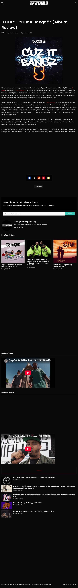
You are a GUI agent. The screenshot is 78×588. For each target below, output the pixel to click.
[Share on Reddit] (39, 178)
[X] (17, 227)
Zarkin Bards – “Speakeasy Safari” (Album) (62, 265)
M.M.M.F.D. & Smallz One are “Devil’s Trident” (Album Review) (34, 478)
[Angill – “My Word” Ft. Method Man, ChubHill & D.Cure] (13, 251)
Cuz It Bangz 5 (20, 90)
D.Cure (39, 186)
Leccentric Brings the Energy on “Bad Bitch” (28, 503)
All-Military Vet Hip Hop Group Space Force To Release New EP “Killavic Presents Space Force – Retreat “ (38, 262)
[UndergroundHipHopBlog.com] (39, 3)
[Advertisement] (39, 12)
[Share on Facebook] (29, 178)
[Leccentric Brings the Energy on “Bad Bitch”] (6, 505)
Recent (39, 470)
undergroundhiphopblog (11, 33)
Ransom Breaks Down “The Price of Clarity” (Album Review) (33, 511)
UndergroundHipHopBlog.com (42, 584)
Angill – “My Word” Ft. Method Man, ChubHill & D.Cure (11, 265)
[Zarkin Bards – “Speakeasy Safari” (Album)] (65, 251)
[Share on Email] (48, 178)
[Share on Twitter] (34, 178)
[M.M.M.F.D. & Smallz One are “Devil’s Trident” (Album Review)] (6, 480)
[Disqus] (39, 296)
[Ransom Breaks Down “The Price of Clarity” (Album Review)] (6, 514)
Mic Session (51, 102)
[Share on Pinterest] (43, 178)
